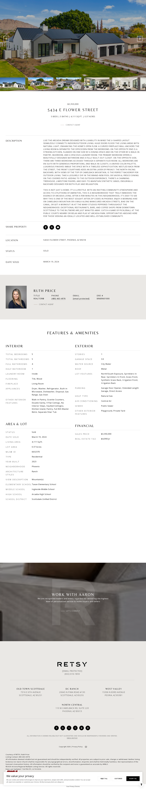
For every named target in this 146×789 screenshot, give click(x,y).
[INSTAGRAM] (75, 728)
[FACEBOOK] (56, 728)
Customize (118, 779)
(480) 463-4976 (58, 298)
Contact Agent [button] (73, 125)
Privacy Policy (77, 747)
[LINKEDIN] (62, 728)
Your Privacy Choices (73, 786)
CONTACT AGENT (46, 304)
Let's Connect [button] (73, 611)
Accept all (133, 779)
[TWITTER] (69, 728)
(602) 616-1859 (72, 674)
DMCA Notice (72, 738)
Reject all (104, 779)
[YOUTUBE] (81, 728)
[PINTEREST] (88, 728)
